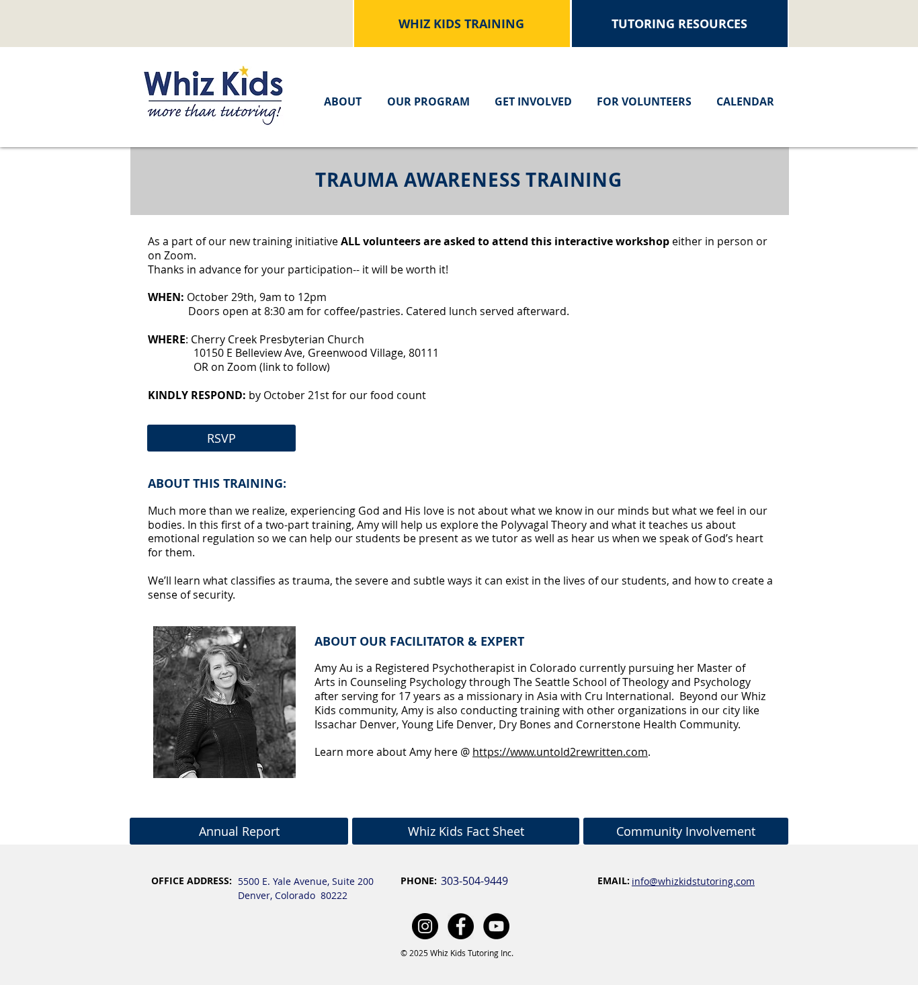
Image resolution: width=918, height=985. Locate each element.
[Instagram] (425, 926)
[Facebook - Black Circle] (461, 926)
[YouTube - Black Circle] (496, 926)
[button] (342, 96)
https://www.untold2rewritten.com (560, 751)
